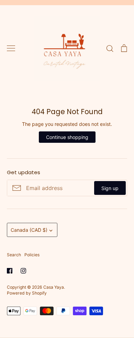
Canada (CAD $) (29, 230)
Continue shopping (67, 137)
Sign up (110, 188)
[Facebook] (9, 271)
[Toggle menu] (11, 48)
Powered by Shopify (27, 293)
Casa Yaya (53, 287)
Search (14, 254)
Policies (32, 254)
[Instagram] (23, 271)
